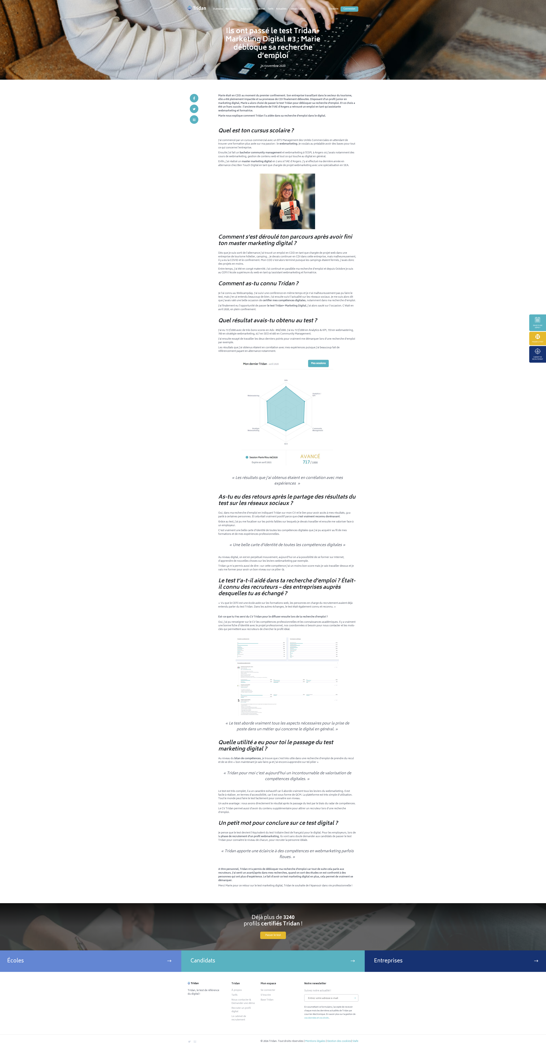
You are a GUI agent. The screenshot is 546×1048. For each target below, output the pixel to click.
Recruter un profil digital (241, 1010)
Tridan (235, 984)
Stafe (355, 1041)
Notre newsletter (315, 984)
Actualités (281, 9)
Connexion (349, 9)
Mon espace (268, 984)
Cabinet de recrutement (537, 358)
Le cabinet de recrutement (238, 1018)
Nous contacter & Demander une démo (243, 1001)
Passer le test (537, 342)
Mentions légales (315, 1041)
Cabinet (261, 9)
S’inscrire (266, 995)
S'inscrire (333, 9)
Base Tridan (267, 1000)
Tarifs (270, 9)
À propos (218, 9)
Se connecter (268, 990)
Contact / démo (297, 9)
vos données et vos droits (316, 1018)
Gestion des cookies (339, 1041)
